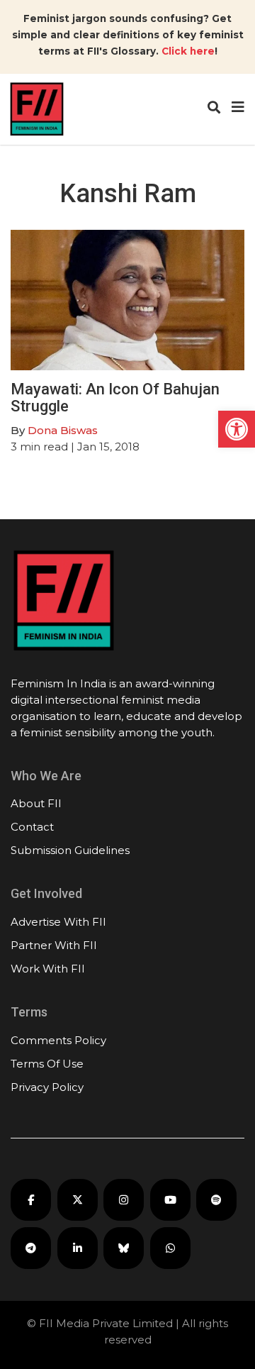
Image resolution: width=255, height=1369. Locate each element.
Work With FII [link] (48, 968)
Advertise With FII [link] (58, 922)
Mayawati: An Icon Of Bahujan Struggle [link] (115, 397)
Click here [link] (188, 51)
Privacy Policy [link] (47, 1087)
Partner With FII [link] (54, 945)
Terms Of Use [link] (47, 1063)
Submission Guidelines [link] (70, 850)
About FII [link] (36, 803)
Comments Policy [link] (58, 1040)
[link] (236, 429)
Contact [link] (32, 826)
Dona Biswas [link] (63, 430)
